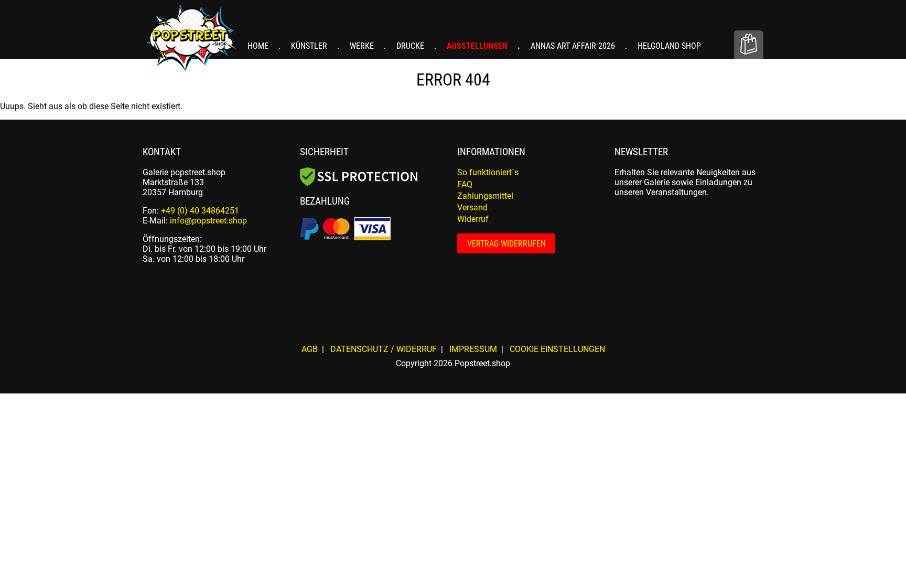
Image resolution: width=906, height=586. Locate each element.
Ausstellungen (478, 46)
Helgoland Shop (669, 46)
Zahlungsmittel (485, 196)
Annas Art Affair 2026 (574, 46)
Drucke (411, 46)
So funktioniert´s (488, 172)
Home (259, 46)
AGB (309, 349)
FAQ (464, 184)
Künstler (310, 46)
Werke (363, 46)
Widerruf (473, 219)
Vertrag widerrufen (506, 244)
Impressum (473, 349)
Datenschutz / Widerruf (383, 349)
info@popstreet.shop (208, 221)
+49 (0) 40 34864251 (200, 211)
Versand (472, 207)
